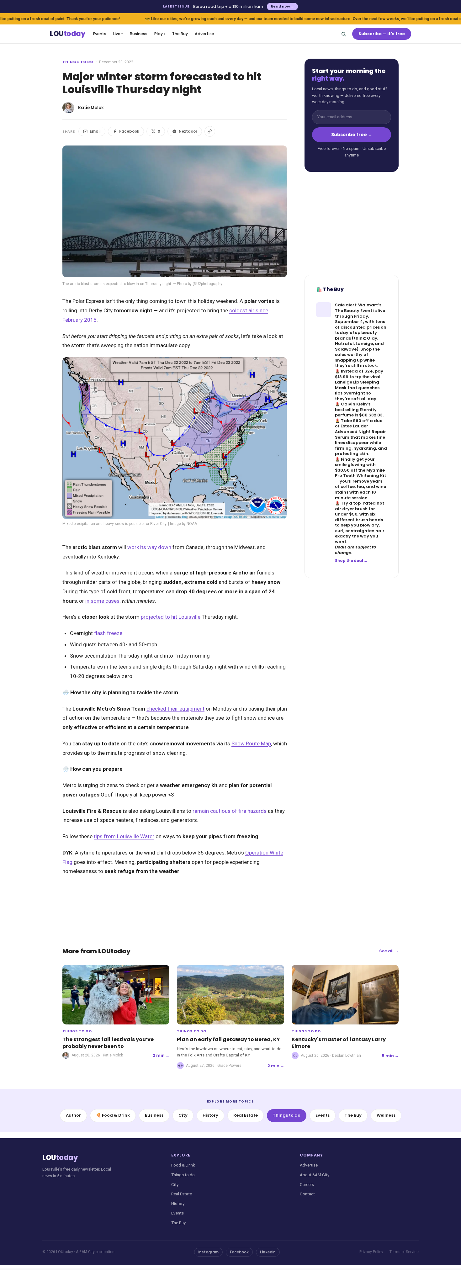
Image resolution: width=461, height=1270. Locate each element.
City (183, 1115)
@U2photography (207, 284)
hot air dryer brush (359, 506)
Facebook (129, 131)
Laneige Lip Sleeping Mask (357, 385)
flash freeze (108, 633)
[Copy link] (209, 131)
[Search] (343, 34)
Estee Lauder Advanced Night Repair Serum (360, 431)
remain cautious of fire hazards (230, 811)
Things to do (77, 61)
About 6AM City (314, 1174)
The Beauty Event (353, 311)
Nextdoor (188, 131)
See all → (389, 951)
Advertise (204, 33)
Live (118, 33)
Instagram (208, 1252)
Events (99, 33)
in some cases (102, 601)
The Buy (180, 33)
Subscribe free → (351, 134)
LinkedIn (268, 1252)
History (210, 1115)
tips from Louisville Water (124, 836)
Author (73, 1115)
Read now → (282, 6)
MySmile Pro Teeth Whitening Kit (360, 473)
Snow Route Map (251, 743)
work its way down (149, 547)
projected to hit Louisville (170, 617)
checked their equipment (175, 709)
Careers (307, 1184)
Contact (307, 1193)
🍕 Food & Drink (113, 1115)
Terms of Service (404, 1252)
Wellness (386, 1115)
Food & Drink (183, 1164)
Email (95, 131)
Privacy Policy (371, 1252)
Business (138, 33)
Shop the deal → (351, 560)
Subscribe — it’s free (381, 34)
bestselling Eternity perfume (356, 412)
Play (159, 33)
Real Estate (245, 1115)
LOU (67, 34)
